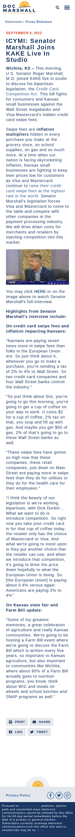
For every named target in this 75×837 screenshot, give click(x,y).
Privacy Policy (18, 795)
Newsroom (13, 21)
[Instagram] (67, 795)
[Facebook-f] (50, 795)
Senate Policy (29, 805)
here (40, 830)
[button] (58, 8)
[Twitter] (59, 795)
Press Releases (39, 21)
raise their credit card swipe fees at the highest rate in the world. (35, 190)
